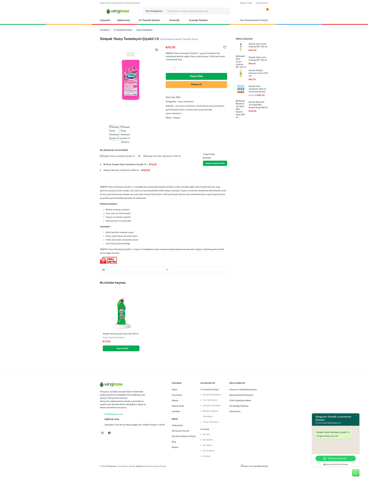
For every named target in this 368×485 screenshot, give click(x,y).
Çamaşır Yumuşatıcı (212, 405)
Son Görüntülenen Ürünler (184, 436)
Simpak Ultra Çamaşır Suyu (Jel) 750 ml (121, 334)
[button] (120, 3)
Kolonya (206, 456)
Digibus (139, 466)
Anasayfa (105, 20)
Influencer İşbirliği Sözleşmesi (243, 389)
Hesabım (176, 411)
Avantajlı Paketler (198, 20)
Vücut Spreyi (208, 450)
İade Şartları (234, 411)
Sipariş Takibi (178, 406)
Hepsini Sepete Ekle (215, 163)
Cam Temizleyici (210, 400)
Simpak (176, 118)
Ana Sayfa (105, 30)
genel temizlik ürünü (175, 109)
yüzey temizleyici (173, 113)
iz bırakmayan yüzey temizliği (198, 109)
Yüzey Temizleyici (144, 30)
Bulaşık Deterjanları (212, 394)
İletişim (175, 447)
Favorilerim (177, 395)
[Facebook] (109, 432)
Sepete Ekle (196, 76)
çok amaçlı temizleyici (185, 106)
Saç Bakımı (208, 440)
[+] (180, 67)
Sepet (174, 389)
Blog (174, 442)
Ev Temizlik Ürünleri (149, 20)
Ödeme (175, 400)
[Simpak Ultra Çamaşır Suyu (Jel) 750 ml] (121, 311)
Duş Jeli (206, 434)
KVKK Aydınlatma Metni (240, 400)
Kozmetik (174, 20)
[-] (168, 67)
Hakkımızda (123, 20)
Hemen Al (196, 84)
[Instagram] (102, 432)
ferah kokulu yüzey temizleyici (210, 106)
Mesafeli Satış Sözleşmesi (241, 395)
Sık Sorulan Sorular (180, 431)
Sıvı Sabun (207, 445)
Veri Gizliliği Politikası (238, 406)
